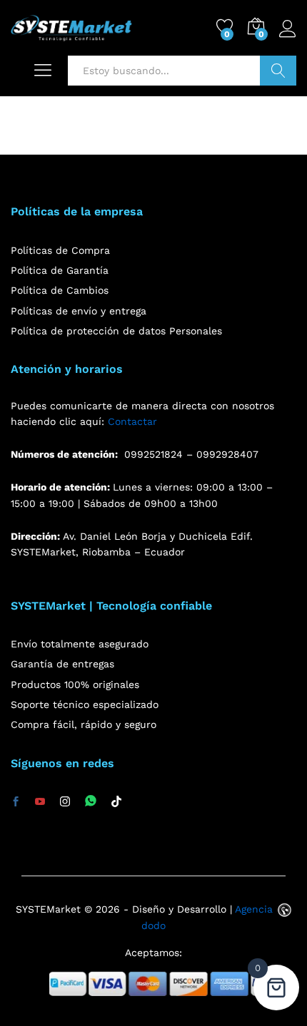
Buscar (278, 71)
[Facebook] (16, 802)
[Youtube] (40, 802)
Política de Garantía (60, 270)
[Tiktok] (116, 802)
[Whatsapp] (91, 801)
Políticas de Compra (60, 250)
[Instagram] (65, 802)
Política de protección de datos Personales (116, 331)
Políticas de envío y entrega (78, 311)
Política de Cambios (60, 290)
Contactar (132, 421)
